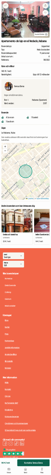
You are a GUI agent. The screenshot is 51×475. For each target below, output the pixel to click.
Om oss (7, 396)
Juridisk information (12, 348)
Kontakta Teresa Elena (33, 463)
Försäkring (9, 410)
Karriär (7, 327)
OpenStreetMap (42, 198)
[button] (5, 146)
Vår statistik (9, 361)
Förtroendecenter (12, 417)
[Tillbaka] (5, 9)
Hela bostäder (10, 306)
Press (6, 334)
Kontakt (8, 389)
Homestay (8, 279)
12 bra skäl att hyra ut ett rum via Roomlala (20, 430)
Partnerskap (9, 341)
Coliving (8, 292)
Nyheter (8, 368)
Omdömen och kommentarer (16, 423)
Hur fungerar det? (11, 403)
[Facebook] (5, 443)
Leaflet (30, 198)
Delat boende (10, 285)
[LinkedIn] (22, 443)
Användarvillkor (11, 354)
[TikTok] (16, 443)
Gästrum (8, 299)
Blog (6, 320)
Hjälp (6, 383)
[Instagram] (10, 443)
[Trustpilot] (13, 457)
